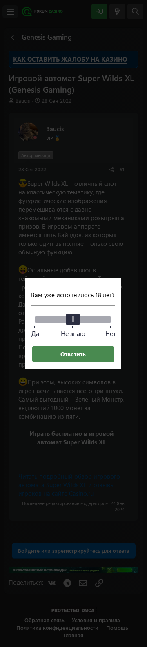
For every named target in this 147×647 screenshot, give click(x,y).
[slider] (73, 319)
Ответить (73, 354)
